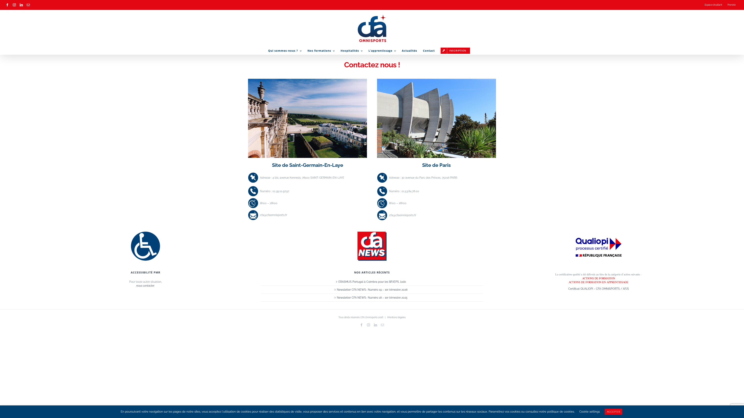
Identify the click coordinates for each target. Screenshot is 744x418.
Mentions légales (396, 317)
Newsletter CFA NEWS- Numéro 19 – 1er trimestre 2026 (372, 289)
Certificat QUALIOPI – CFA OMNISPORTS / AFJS (598, 288)
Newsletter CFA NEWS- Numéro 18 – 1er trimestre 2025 (372, 297)
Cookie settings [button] (589, 411)
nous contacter (145, 285)
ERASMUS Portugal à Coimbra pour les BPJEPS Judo (372, 281)
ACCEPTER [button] (613, 411)
